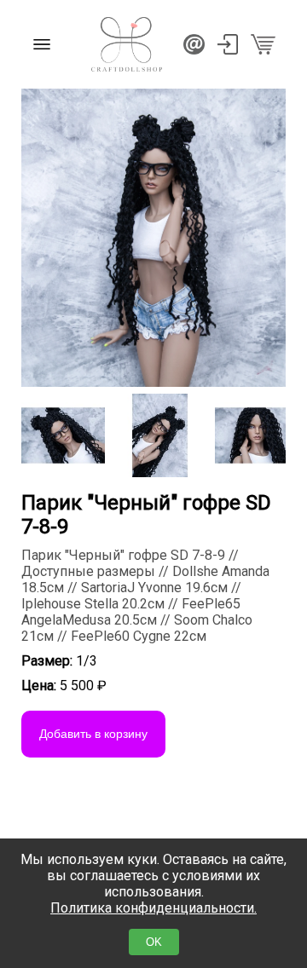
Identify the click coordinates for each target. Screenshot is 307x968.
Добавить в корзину (93, 733)
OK (154, 942)
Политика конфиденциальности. (153, 908)
